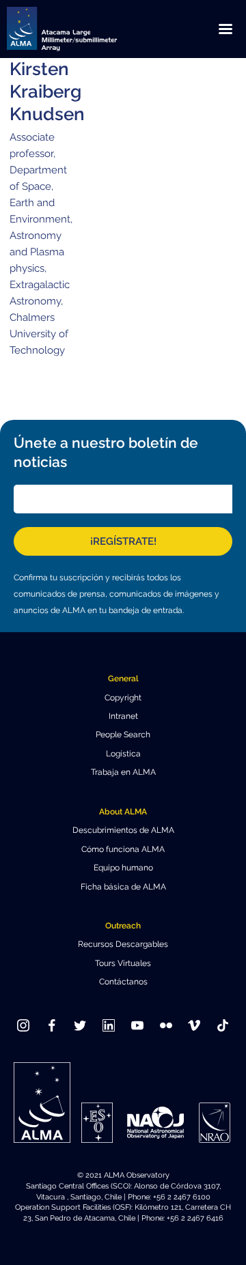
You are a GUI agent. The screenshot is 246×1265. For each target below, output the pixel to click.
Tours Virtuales (123, 963)
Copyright (123, 697)
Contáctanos (123, 981)
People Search (123, 734)
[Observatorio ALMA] (78, 29)
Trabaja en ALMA (123, 772)
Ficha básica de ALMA (123, 887)
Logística (123, 753)
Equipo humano (123, 867)
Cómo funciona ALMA (123, 849)
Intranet (123, 716)
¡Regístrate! (123, 541)
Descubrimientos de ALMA (123, 830)
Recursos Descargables (123, 944)
